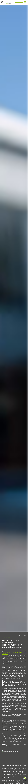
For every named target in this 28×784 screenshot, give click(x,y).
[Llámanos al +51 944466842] (2, 2)
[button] (8, 2)
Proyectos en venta (18, 2)
